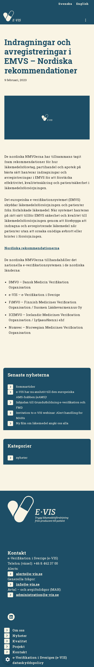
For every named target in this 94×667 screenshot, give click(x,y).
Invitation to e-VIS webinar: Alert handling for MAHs (49, 415)
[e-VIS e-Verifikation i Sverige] (12, 16)
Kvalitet (19, 641)
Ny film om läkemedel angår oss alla (42, 423)
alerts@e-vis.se (29, 574)
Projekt (18, 646)
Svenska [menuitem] (65, 3)
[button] (7, 659)
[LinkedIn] (11, 616)
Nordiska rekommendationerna (31, 248)
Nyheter (19, 635)
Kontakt (19, 652)
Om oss (18, 630)
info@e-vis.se (28, 584)
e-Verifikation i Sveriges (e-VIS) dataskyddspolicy (39, 660)
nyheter (22, 458)
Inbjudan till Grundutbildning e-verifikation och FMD (50, 404)
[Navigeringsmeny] (86, 20)
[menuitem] (65, 4)
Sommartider (25, 387)
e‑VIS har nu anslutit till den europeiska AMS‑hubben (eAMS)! (45, 394)
